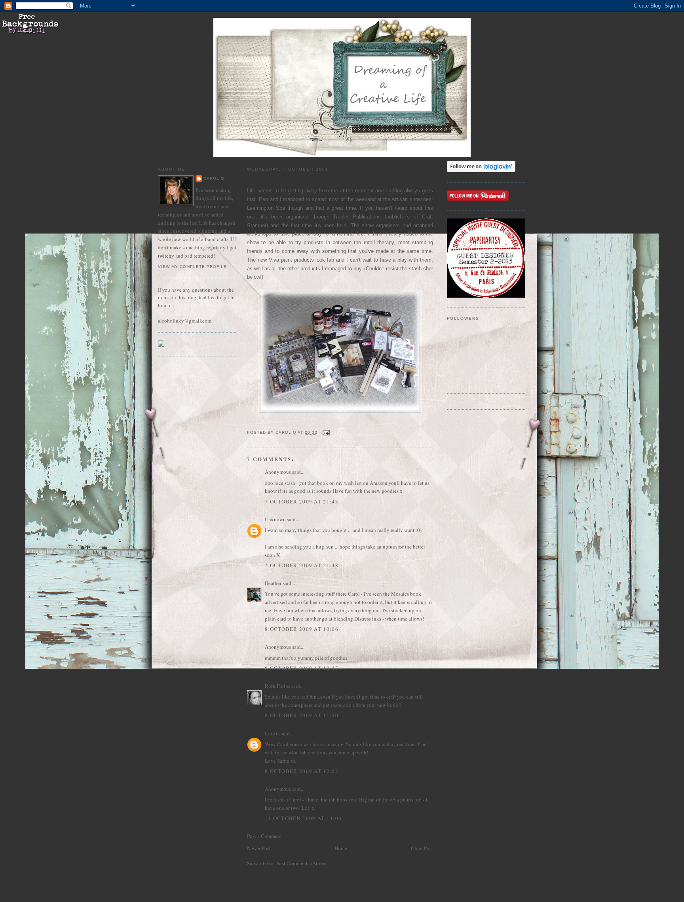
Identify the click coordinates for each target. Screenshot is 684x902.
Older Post (422, 848)
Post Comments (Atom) (301, 863)
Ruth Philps (277, 685)
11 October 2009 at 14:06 (303, 818)
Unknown (275, 519)
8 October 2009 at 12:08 (301, 771)
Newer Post (259, 848)
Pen (263, 199)
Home (340, 848)
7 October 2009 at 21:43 (301, 501)
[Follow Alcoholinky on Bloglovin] (481, 170)
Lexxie (272, 733)
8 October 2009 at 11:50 (301, 715)
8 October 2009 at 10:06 (301, 628)
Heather (273, 583)
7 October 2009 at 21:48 (301, 565)
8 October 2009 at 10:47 (301, 668)
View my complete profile (192, 266)
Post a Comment (264, 835)
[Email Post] (326, 432)
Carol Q (213, 178)
